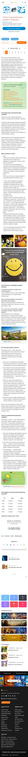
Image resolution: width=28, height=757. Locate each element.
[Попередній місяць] (3, 48)
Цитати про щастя (15, 341)
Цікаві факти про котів (13, 650)
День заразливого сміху (11, 94)
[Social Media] (5, 598)
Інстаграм (15, 39)
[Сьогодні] (8, 48)
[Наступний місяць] (25, 48)
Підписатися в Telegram (14, 28)
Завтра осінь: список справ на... (15, 664)
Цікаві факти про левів (13, 657)
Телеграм (6, 39)
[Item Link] (14, 616)
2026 (12, 536)
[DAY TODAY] (4, 690)
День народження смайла (11, 93)
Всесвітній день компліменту (12, 98)
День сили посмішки (10, 91)
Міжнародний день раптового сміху (14, 99)
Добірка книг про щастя (17, 486)
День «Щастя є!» (9, 96)
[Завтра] (20, 48)
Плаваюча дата (19, 536)
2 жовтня (7, 536)
